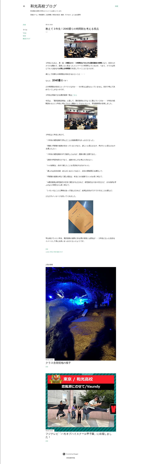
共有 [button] (24, 25)
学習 (24, 36)
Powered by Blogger (72, 454)
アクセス (68, 15)
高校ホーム (34, 15)
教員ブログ (26, 39)
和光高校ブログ (43, 6)
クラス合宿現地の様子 (58, 362)
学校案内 (41, 15)
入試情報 (48, 15)
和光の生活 (56, 15)
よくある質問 (76, 15)
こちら (74, 95)
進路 (62, 15)
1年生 (24, 33)
